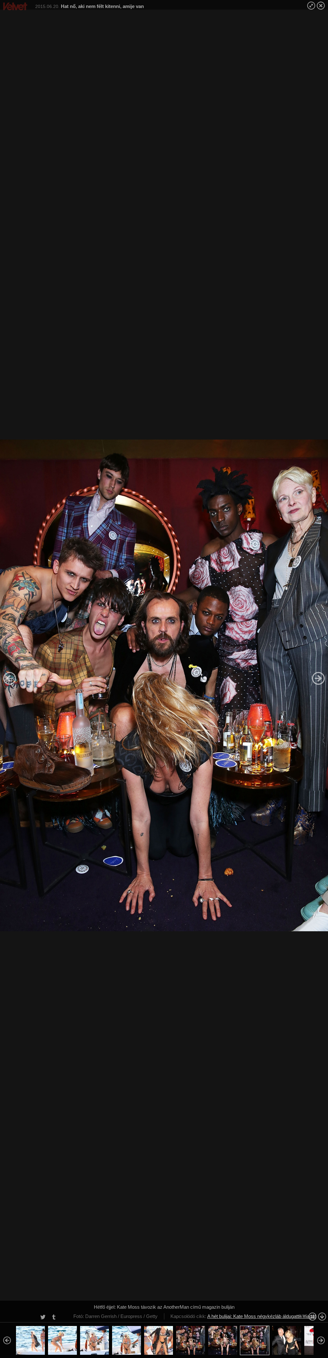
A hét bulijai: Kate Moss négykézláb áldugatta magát (261, 1316)
